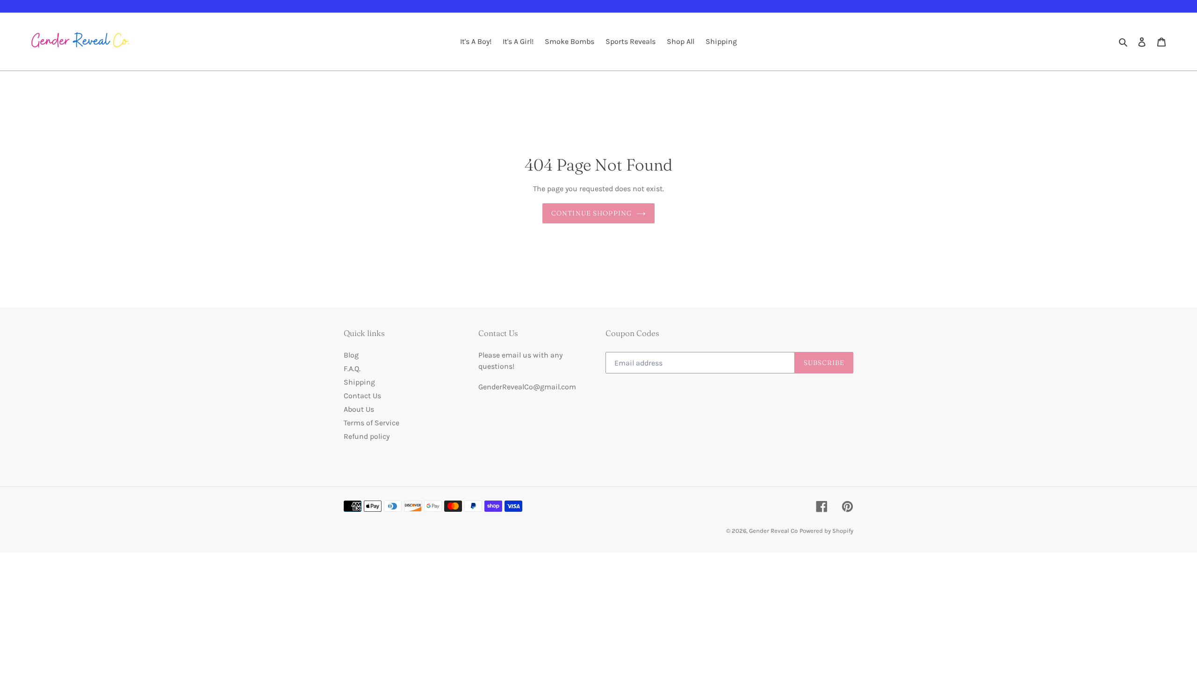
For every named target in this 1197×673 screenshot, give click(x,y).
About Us (359, 409)
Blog (351, 355)
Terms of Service (371, 422)
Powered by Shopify (826, 530)
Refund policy (366, 436)
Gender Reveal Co (773, 530)
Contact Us (362, 395)
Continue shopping (591, 213)
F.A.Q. (352, 368)
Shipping (359, 382)
